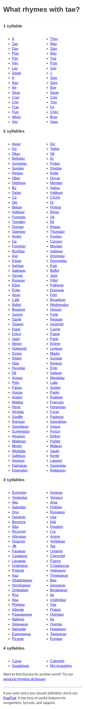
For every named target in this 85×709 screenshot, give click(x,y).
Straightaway (22, 580)
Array (16, 295)
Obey (16, 178)
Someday (19, 163)
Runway (18, 280)
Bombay (18, 251)
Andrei (17, 397)
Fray (15, 107)
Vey (15, 122)
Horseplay (58, 407)
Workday (19, 451)
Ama (53, 502)
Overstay (57, 614)
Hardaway (58, 629)
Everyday (19, 492)
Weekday (57, 378)
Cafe (15, 300)
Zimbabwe (20, 590)
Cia (53, 531)
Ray (15, 83)
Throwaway (59, 575)
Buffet (54, 270)
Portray (55, 207)
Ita (52, 595)
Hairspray (19, 465)
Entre (16, 290)
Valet (16, 339)
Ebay (16, 285)
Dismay (18, 227)
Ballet (16, 305)
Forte (54, 314)
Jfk (14, 546)
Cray (15, 97)
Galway (56, 373)
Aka (15, 502)
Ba (14, 188)
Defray (55, 436)
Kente (54, 456)
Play (15, 53)
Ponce (55, 431)
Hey (15, 63)
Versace (56, 497)
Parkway (57, 417)
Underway (20, 566)
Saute (54, 451)
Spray (16, 73)
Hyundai (18, 368)
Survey (17, 314)
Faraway (19, 551)
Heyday (18, 412)
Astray (55, 188)
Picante (18, 639)
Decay (55, 178)
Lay (15, 68)
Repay (55, 227)
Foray (54, 412)
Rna (15, 595)
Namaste (19, 629)
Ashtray (18, 266)
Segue (55, 426)
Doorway (57, 290)
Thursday (57, 232)
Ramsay (18, 421)
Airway (17, 378)
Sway (54, 92)
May (53, 53)
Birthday (18, 158)
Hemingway (21, 585)
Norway (56, 363)
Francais (57, 402)
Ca (14, 197)
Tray (53, 102)
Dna (15, 512)
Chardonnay (59, 566)
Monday (56, 183)
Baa (53, 580)
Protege (18, 570)
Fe (52, 107)
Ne (14, 87)
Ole (14, 202)
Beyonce (19, 522)
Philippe (18, 605)
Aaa (15, 575)
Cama (16, 661)
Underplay (58, 600)
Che (15, 102)
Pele (15, 383)
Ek (52, 222)
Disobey (56, 527)
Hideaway (58, 570)
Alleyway (19, 536)
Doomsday (58, 261)
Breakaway (59, 590)
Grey (54, 83)
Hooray (55, 309)
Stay (53, 48)
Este (53, 266)
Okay (16, 154)
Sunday (18, 168)
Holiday (56, 507)
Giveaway (58, 585)
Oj (52, 202)
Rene (16, 407)
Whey (16, 117)
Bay (53, 87)
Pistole (55, 610)
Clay (53, 97)
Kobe (54, 173)
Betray (17, 207)
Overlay (56, 624)
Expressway (21, 634)
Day (15, 48)
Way (53, 44)
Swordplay (58, 421)
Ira (52, 619)
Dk (14, 373)
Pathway (57, 285)
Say (15, 44)
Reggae (56, 319)
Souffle (17, 417)
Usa (53, 517)
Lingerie (56, 551)
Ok (52, 154)
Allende (18, 610)
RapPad (9, 698)
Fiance (55, 561)
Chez (54, 112)
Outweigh (19, 348)
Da (14, 149)
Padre (55, 392)
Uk (52, 217)
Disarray (18, 541)
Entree (55, 344)
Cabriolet (57, 661)
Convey (56, 241)
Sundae (56, 358)
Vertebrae (57, 541)
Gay (53, 68)
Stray (16, 92)
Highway (19, 183)
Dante (16, 319)
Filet (53, 295)
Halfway (56, 193)
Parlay (17, 388)
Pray (53, 63)
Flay (15, 112)
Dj (52, 158)
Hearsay (18, 436)
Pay (15, 58)
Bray (53, 117)
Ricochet (19, 531)
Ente (53, 368)
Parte (54, 339)
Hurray (17, 392)
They (54, 39)
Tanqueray (58, 634)
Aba (15, 600)
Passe (55, 334)
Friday (55, 163)
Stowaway (20, 624)
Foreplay (19, 246)
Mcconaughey (61, 666)
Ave (15, 256)
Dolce (16, 334)
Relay (54, 212)
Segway (18, 460)
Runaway (57, 512)
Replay (17, 173)
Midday (17, 402)
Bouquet (18, 309)
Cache (55, 329)
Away (16, 144)
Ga (14, 241)
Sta (52, 546)
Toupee (18, 324)
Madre (55, 353)
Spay (54, 122)
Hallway (18, 212)
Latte (54, 383)
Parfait (55, 441)
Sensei (17, 275)
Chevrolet (57, 556)
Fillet (54, 280)
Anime (55, 536)
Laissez (56, 460)
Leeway (56, 348)
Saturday (19, 507)
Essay (17, 261)
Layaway (19, 561)
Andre (16, 236)
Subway (56, 251)
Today (55, 149)
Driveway (57, 256)
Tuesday (18, 222)
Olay (15, 363)
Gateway (19, 270)
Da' (52, 144)
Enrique (56, 639)
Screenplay (21, 431)
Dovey (17, 353)
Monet (17, 446)
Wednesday (59, 305)
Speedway (20, 426)
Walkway (19, 441)
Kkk (53, 522)
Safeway (19, 456)
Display (56, 168)
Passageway (22, 614)
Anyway (56, 492)
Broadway (58, 300)
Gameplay (58, 465)
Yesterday (19, 497)
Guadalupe (20, 666)
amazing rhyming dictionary (24, 679)
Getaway (19, 517)
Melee (17, 344)
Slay (53, 78)
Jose (54, 275)
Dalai (16, 329)
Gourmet (56, 324)
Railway (56, 397)
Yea (53, 58)
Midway (56, 446)
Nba (15, 527)
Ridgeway (58, 470)
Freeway (19, 217)
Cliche (55, 197)
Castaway (19, 556)
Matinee (18, 619)
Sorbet (55, 388)
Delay (16, 193)
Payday (56, 236)
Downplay (20, 470)
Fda (53, 605)
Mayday (56, 246)
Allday (17, 358)
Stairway (19, 232)
